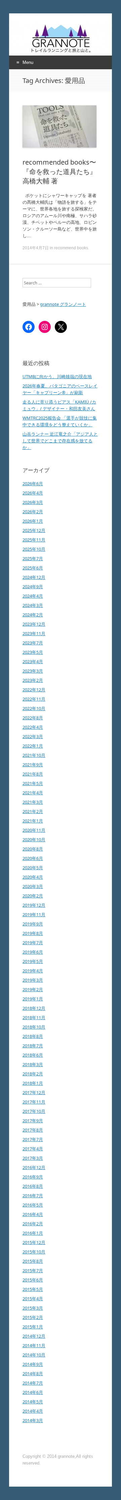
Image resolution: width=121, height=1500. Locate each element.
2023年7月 (33, 643)
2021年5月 (33, 783)
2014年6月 (33, 1392)
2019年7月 (33, 943)
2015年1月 (33, 1327)
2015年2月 (33, 1317)
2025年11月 (34, 540)
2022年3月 (33, 736)
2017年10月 (34, 1111)
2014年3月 (33, 1420)
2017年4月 (33, 1149)
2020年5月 (33, 868)
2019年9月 (33, 924)
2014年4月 (33, 1411)
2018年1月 (33, 1083)
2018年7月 (33, 1046)
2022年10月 (34, 708)
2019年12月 (34, 905)
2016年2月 (33, 1224)
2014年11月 (34, 1345)
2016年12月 (34, 1167)
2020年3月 (33, 886)
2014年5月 (33, 1402)
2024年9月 (33, 587)
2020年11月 (34, 830)
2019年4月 (33, 971)
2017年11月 (34, 1102)
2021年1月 (33, 821)
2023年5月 (33, 652)
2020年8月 (33, 849)
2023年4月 (33, 661)
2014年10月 (34, 1355)
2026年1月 (33, 521)
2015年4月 (33, 1299)
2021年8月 (33, 774)
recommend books (71, 248)
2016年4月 (33, 1214)
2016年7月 (33, 1196)
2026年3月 (33, 502)
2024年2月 (33, 615)
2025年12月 (34, 530)
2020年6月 (33, 858)
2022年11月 (34, 699)
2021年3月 (33, 802)
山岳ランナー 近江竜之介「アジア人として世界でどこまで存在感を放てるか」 (60, 440)
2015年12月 (34, 1242)
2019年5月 (33, 961)
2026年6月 (33, 483)
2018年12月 (34, 1008)
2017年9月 (33, 1121)
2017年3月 (33, 1158)
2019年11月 (34, 914)
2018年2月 (33, 1074)
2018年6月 (33, 1055)
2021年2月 (33, 811)
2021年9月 (33, 765)
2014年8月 (33, 1374)
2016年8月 (33, 1186)
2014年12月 (34, 1336)
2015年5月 (33, 1289)
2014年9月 (33, 1364)
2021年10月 (34, 755)
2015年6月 (33, 1280)
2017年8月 (33, 1130)
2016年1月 (33, 1233)
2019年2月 (33, 989)
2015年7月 (33, 1270)
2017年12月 (34, 1092)
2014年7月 (33, 1383)
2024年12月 (34, 577)
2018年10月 (34, 1027)
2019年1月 (33, 999)
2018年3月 (33, 1064)
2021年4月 (33, 793)
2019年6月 (33, 952)
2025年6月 (33, 568)
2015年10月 (34, 1252)
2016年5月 (33, 1205)
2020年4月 (33, 877)
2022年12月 (34, 690)
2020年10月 (34, 839)
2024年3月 (33, 605)
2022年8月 (33, 718)
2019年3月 (33, 980)
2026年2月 (33, 512)
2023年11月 (34, 633)
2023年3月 (33, 671)
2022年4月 (33, 727)
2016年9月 (33, 1177)
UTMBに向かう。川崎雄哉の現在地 (57, 376)
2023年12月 (34, 624)
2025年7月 (33, 558)
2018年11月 (34, 1017)
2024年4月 (33, 596)
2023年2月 (33, 680)
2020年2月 (33, 896)
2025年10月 (34, 549)
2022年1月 (33, 746)
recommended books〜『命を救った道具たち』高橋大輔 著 (59, 171)
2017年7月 (33, 1139)
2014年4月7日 (36, 248)
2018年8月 (33, 1036)
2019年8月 (33, 933)
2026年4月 (33, 493)
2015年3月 (33, 1308)
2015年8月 (33, 1261)
